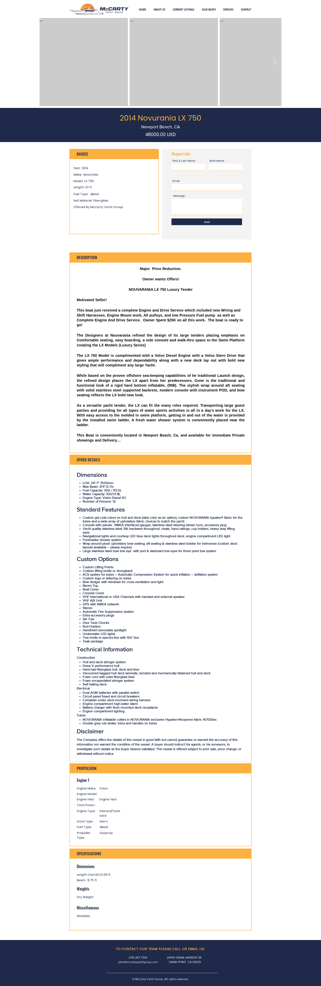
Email (176, 181)
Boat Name (217, 160)
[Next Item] (275, 62)
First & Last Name (184, 160)
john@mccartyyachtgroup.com (138, 962)
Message (179, 196)
